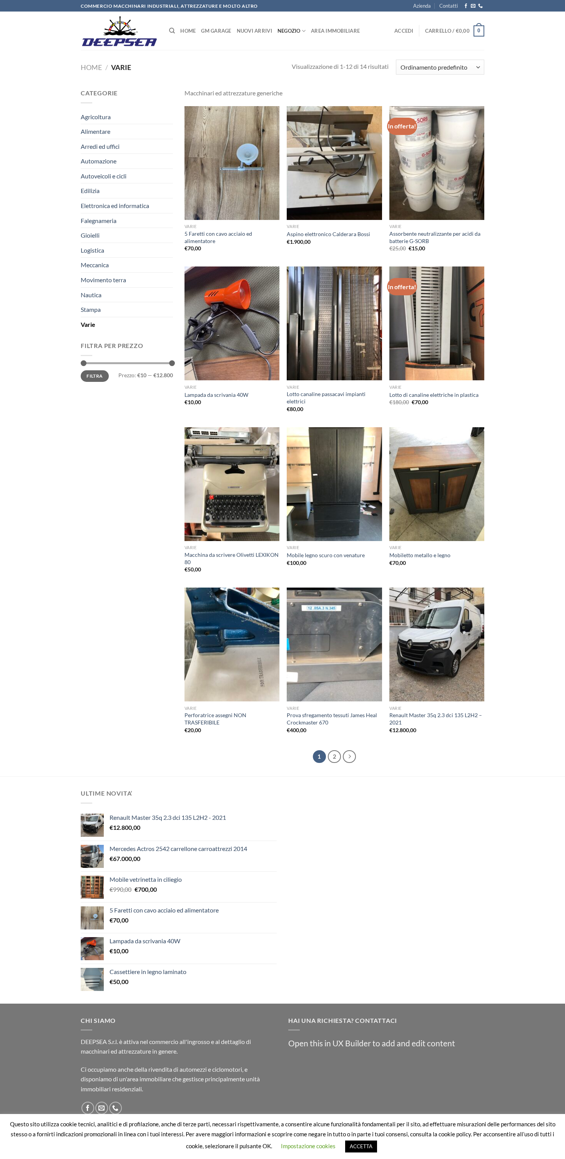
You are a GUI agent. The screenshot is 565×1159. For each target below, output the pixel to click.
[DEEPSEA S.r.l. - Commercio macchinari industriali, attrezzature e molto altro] (119, 31)
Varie (88, 324)
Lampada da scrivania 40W (216, 394)
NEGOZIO (289, 31)
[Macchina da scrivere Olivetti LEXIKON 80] (231, 484)
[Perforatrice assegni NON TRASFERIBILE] (231, 644)
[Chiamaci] (480, 6)
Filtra (94, 376)
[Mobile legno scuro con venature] (334, 484)
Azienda (422, 6)
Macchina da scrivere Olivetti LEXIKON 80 (231, 558)
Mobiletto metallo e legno (419, 555)
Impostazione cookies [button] (308, 1145)
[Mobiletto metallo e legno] (436, 484)
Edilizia (90, 190)
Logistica (92, 250)
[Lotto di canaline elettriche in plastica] (436, 323)
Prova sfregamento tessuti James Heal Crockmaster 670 (332, 719)
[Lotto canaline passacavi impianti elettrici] (334, 323)
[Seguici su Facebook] (466, 6)
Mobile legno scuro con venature (326, 555)
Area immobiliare (335, 31)
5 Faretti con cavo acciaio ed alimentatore (218, 237)
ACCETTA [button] (361, 1146)
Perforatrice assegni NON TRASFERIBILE (215, 719)
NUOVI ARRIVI (254, 31)
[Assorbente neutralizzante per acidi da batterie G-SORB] (436, 163)
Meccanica (95, 264)
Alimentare (95, 131)
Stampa (91, 309)
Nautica (91, 294)
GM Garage (216, 31)
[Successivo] (349, 756)
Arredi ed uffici (100, 146)
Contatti (448, 6)
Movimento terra (103, 279)
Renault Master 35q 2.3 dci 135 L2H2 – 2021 (435, 719)
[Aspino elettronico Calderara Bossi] (334, 163)
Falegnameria (98, 220)
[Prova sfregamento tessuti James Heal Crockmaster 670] (334, 644)
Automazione (98, 161)
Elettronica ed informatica (115, 205)
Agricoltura (96, 116)
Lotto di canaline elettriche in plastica (434, 394)
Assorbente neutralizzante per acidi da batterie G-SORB (434, 237)
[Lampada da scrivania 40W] (231, 323)
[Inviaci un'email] (473, 6)
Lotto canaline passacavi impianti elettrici (326, 398)
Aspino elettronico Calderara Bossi (328, 234)
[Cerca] (172, 30)
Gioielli (90, 235)
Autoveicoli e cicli (103, 176)
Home (188, 31)
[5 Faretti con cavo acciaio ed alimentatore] (231, 163)
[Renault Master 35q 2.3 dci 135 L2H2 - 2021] (436, 644)
